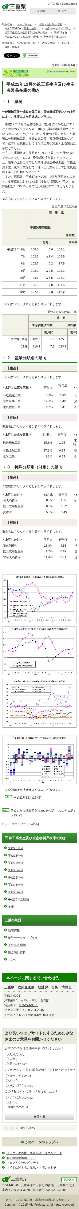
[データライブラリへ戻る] (22, 824)
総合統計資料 (17, 952)
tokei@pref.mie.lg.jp (41, 1014)
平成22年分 (60, 32)
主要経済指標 (17, 945)
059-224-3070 (20, 1190)
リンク (12, 959)
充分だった (16, 1054)
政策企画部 (48, 42)
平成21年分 (15, 884)
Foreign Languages (64, 3)
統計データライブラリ (58, 28)
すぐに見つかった (21, 1097)
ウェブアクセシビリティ (22, 1162)
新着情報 (14, 930)
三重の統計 (13, 920)
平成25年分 (15, 855)
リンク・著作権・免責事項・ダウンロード (34, 1153)
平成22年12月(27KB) (27, 797)
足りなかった (18, 1063)
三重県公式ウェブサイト (14, 7)
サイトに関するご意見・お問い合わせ (31, 1167)
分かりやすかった (21, 1076)
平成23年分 (15, 870)
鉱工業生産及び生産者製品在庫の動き (26, 32)
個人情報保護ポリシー (21, 1158)
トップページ (24, 24)
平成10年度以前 (18, 899)
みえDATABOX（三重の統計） (22, 28)
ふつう (13, 1059)
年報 (11, 906)
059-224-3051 (28, 1005)
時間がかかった (19, 1107)
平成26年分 (15, 848)
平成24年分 (15, 863)
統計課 (66, 42)
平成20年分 (15, 892)
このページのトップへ (41, 1142)
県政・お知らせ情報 (50, 24)
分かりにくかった (21, 1085)
